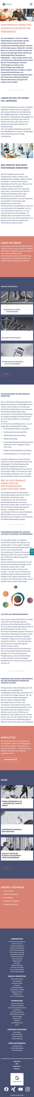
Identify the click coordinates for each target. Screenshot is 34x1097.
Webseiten (17, 1020)
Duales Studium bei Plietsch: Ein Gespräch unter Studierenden (11, 856)
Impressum (16, 1061)
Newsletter (21, 435)
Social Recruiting (17, 1046)
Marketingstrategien (17, 987)
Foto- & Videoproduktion (17, 969)
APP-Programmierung (17, 1012)
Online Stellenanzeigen (17, 1048)
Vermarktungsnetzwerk (17, 946)
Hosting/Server (17, 1018)
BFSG (17, 1025)
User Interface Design (17, 979)
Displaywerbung (17, 961)
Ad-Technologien (17, 1016)
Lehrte (26, 117)
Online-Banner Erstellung (17, 989)
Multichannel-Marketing (17, 948)
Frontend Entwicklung (17, 1003)
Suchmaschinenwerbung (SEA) (15, 432)
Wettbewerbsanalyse (17, 956)
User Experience (17, 981)
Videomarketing (9, 454)
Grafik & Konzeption (10, 894)
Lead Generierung (17, 959)
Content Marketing (17, 1038)
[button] (3, 1093)
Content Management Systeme (17, 1008)
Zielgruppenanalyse (17, 992)
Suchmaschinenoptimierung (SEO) (16, 429)
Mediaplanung (17, 994)
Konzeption (17, 985)
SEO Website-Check (17, 1023)
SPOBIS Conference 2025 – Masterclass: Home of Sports (12, 803)
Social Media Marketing (12, 442)
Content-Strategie (17, 1036)
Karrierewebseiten (17, 1050)
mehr (6, 266)
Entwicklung (8, 898)
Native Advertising (17, 1034)
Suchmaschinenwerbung (17, 950)
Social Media (17, 1032)
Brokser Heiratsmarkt (11, 338)
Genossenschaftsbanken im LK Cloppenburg (12, 363)
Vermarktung (8, 891)
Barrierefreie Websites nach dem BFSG (12, 831)
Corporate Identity (17, 983)
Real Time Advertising (17, 967)
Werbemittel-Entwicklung (17, 1014)
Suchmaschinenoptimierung (17, 941)
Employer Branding (10, 904)
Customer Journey (17, 943)
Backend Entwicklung (17, 1005)
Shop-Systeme (17, 1010)
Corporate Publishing (11, 901)
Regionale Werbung (17, 965)
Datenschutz (16, 1066)
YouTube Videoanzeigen (17, 971)
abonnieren (10, 759)
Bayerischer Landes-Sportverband (12, 311)
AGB (16, 1064)
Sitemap (16, 1068)
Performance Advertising (17, 952)
